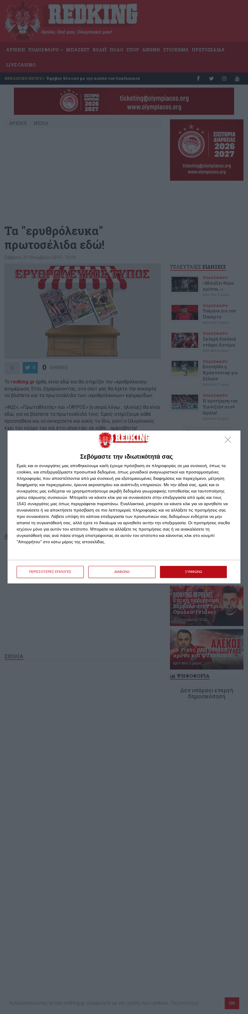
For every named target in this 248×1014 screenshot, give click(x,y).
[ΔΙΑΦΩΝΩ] (229, 441)
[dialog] (124, 507)
